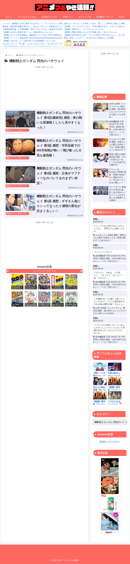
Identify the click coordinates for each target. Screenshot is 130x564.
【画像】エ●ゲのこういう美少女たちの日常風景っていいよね (29, 41)
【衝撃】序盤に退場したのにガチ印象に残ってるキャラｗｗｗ (90, 32)
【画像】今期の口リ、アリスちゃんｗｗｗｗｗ (84, 29)
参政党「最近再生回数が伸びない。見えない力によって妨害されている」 (34, 26)
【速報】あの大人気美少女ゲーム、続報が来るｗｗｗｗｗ (27, 32)
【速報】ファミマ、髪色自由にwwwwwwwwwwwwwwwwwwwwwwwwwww (35, 38)
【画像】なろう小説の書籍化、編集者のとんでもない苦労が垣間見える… (34, 35)
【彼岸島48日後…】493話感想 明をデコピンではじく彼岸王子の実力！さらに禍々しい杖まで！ (44, 29)
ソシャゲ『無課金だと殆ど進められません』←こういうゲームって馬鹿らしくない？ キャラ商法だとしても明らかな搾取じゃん (57, 23)
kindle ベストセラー (110, 441)
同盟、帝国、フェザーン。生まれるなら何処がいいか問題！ (89, 38)
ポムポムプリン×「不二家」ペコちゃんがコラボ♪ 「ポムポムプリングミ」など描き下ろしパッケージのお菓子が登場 (52, 43)
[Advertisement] (44, 87)
